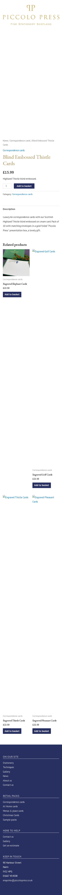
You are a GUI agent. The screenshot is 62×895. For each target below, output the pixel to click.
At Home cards (10, 806)
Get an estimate (11, 845)
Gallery (6, 771)
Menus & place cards (13, 810)
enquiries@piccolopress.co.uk (17, 880)
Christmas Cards (11, 815)
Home (5, 140)
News (5, 776)
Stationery (8, 762)
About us (7, 780)
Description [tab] (9, 209)
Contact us (8, 784)
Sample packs (10, 819)
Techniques (8, 767)
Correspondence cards (20, 140)
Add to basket (24, 186)
